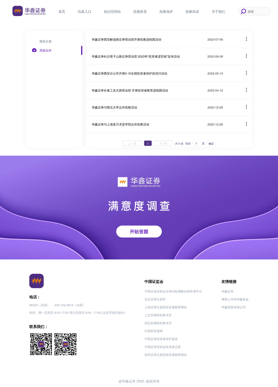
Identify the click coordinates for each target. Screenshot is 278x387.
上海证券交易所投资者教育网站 (165, 307)
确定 (211, 143)
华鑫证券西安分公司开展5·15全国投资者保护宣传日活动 (129, 73)
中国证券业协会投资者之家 (162, 347)
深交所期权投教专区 (158, 323)
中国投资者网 (153, 331)
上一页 (132, 143)
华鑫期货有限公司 (233, 307)
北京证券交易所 (155, 299)
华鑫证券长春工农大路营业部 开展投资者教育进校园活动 (130, 90)
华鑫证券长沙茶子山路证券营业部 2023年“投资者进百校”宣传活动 (136, 56)
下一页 (163, 143)
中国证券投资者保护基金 (161, 339)
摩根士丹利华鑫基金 (235, 299)
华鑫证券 (227, 291)
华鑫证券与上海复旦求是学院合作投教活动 (120, 124)
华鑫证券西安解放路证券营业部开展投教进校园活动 (126, 39)
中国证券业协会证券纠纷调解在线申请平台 (173, 291)
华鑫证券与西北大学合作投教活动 (114, 107)
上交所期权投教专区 (158, 315)
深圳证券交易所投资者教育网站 (165, 354)
